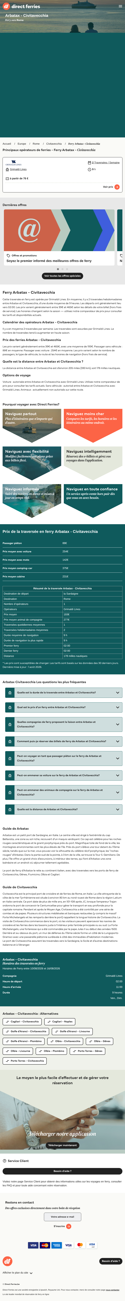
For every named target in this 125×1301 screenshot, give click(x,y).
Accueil (7, 144)
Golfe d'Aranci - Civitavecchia (28, 1031)
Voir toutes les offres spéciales (62, 276)
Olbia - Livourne (20, 1051)
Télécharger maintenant (62, 1145)
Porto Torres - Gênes (90, 1051)
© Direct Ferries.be (11, 1284)
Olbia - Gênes (102, 1041)
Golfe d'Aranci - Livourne (75, 1031)
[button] (63, 693)
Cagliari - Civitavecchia (25, 1021)
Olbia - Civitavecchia (67, 1041)
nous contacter (112, 1290)
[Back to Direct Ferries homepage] (21, 6)
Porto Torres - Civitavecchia (27, 1061)
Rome (36, 144)
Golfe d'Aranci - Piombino (26, 1041)
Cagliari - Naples (62, 1021)
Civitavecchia (54, 144)
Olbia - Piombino (54, 1051)
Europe (22, 144)
